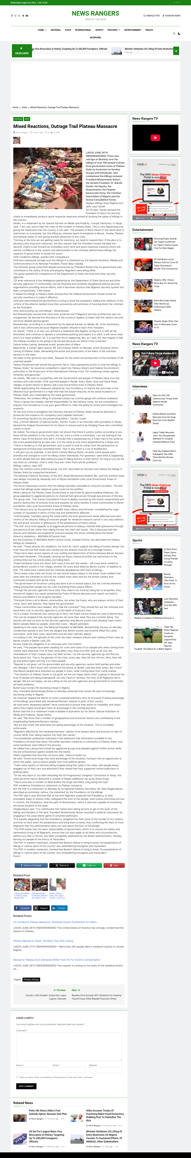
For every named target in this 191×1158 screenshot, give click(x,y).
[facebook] (12, 16)
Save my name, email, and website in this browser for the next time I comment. (56, 1077)
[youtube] (27, 16)
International (83, 30)
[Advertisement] (95, 84)
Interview (95, 37)
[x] (19, 16)
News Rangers (22, 132)
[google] (23, 16)
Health (149, 30)
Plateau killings (31, 979)
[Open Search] (174, 34)
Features (112, 30)
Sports (99, 30)
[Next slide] (179, 2)
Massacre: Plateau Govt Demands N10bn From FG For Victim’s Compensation (57, 959)
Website (93, 1065)
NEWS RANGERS (95, 13)
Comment (21, 1030)
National (56, 30)
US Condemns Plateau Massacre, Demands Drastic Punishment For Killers (55, 922)
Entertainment (132, 30)
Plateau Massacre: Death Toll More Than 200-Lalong (43, 940)
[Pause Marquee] (176, 51)
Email (56, 1065)
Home (41, 30)
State (68, 30)
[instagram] (15, 16)
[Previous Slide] (174, 2)
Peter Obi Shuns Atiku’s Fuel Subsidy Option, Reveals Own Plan (139, 3)
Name (20, 1065)
